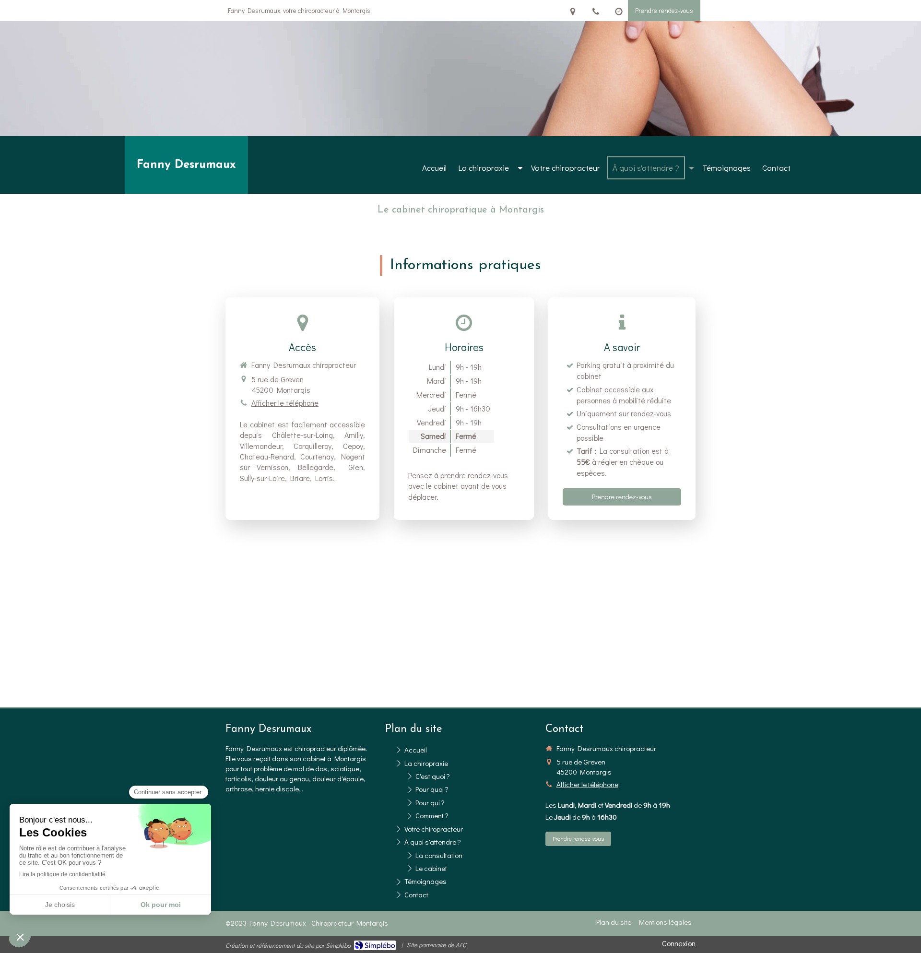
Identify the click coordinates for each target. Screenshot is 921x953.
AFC (461, 945)
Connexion (679, 943)
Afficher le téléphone (285, 403)
